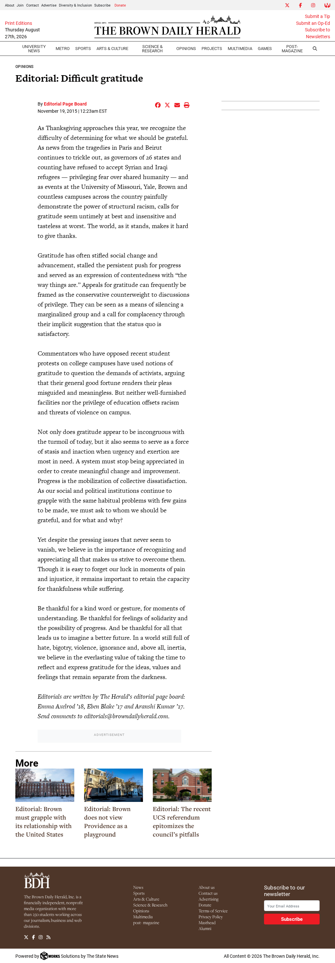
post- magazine (146, 922)
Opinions (24, 66)
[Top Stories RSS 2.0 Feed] (48, 937)
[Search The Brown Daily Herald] (315, 49)
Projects (212, 48)
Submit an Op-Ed (313, 23)
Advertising (209, 899)
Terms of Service (213, 911)
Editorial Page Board (65, 104)
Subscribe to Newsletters (317, 33)
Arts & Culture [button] (112, 48)
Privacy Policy (211, 917)
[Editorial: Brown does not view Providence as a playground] (113, 785)
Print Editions (18, 23)
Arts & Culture (146, 899)
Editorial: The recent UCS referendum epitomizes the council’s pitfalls (182, 821)
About (9, 5)
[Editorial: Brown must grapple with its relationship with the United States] (44, 785)
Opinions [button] (186, 48)
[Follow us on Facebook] (33, 937)
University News (34, 48)
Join (20, 5)
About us (207, 887)
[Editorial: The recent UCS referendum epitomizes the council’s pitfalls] (182, 785)
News (138, 887)
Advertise (49, 5)
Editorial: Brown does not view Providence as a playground (107, 821)
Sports (83, 48)
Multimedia (240, 48)
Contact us (208, 893)
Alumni (205, 928)
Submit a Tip (317, 16)
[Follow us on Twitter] (26, 937)
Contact (32, 5)
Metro (63, 48)
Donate (120, 5)
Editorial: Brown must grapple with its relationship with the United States (43, 821)
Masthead (207, 922)
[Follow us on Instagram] (41, 937)
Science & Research (152, 48)
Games (265, 48)
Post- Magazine (292, 48)
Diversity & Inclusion (75, 5)
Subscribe (102, 5)
